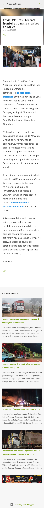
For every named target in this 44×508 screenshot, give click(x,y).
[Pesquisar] (40, 4)
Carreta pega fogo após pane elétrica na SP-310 (21, 409)
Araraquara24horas (14, 4)
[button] (4, 35)
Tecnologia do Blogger (23, 504)
